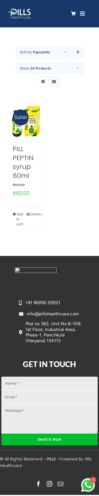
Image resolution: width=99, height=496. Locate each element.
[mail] (60, 484)
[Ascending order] (78, 52)
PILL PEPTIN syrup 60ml (23, 162)
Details (35, 214)
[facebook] (38, 484)
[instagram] (49, 484)
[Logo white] (19, 11)
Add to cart (19, 219)
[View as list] (54, 81)
